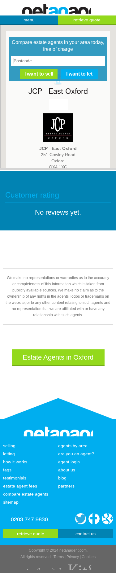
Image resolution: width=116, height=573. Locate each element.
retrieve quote (30, 533)
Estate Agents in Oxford (58, 357)
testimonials (14, 477)
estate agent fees (20, 485)
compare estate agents (25, 494)
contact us (85, 533)
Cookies (89, 557)
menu (29, 19)
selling (9, 445)
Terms (59, 557)
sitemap (11, 502)
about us (66, 469)
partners (66, 485)
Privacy (73, 557)
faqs (7, 469)
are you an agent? (76, 453)
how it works (15, 461)
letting (9, 453)
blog (62, 477)
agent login (69, 461)
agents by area (73, 445)
